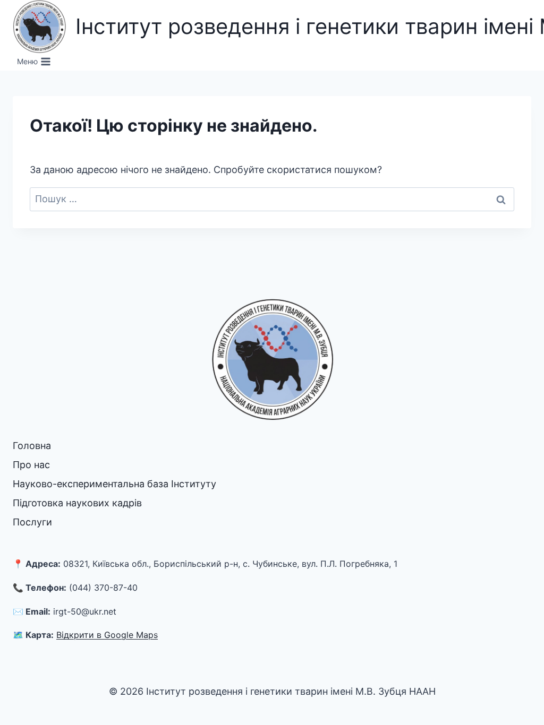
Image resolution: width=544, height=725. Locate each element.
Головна (32, 445)
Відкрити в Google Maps (107, 634)
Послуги (32, 522)
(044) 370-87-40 (103, 587)
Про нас (31, 464)
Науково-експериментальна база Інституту (114, 483)
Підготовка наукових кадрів (77, 502)
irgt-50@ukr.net (84, 611)
